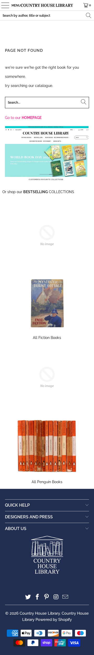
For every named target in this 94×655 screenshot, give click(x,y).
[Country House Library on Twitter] (28, 597)
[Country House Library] (47, 5)
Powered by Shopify (54, 619)
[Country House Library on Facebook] (37, 597)
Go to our (23, 118)
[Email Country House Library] (65, 597)
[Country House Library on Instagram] (56, 597)
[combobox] (47, 15)
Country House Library (40, 613)
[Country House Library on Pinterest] (47, 597)
